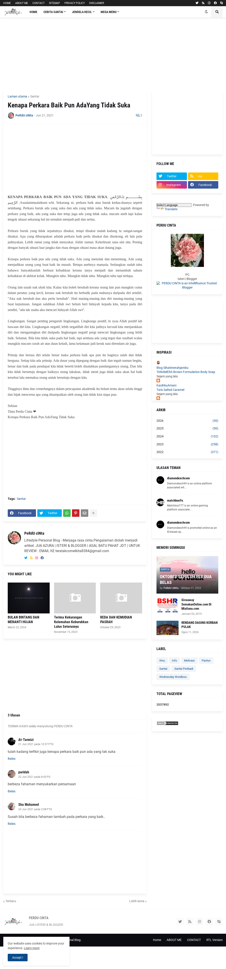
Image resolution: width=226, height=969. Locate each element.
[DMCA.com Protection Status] (167, 724)
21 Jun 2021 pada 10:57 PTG (35, 744)
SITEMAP (54, 3)
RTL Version (214, 940)
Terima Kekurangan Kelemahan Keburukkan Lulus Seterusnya (71, 622)
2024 (187, 436)
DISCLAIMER (96, 3)
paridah (23, 772)
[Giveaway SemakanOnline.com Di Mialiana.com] (167, 605)
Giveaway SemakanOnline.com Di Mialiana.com (196, 604)
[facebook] (215, 3)
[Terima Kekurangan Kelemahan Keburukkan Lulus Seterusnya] (75, 598)
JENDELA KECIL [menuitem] (82, 12)
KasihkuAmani (166, 385)
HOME (7, 3)
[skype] (221, 3)
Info (174, 660)
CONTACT (38, 3)
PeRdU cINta (34, 533)
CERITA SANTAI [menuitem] (53, 12)
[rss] (203, 3)
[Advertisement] (113, 54)
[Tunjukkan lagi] (93, 513)
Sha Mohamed (28, 804)
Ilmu (162, 660)
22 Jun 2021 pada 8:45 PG (34, 776)
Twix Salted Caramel (170, 390)
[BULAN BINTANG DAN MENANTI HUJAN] (29, 598)
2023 (187, 444)
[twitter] (197, 3)
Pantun (206, 660)
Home (157, 940)
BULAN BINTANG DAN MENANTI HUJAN (23, 619)
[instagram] (209, 3)
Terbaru (11, 901)
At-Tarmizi (26, 740)
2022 (187, 452)
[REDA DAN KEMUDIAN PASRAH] (121, 598)
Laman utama (17, 96)
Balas (11, 758)
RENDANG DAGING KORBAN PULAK (199, 625)
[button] (206, 12)
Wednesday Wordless (173, 676)
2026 (187, 420)
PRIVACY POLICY (74, 3)
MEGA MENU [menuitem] (109, 12)
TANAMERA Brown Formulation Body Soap (185, 372)
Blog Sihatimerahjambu (172, 367)
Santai (34, 96)
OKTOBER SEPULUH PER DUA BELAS (186, 579)
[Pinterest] (75, 513)
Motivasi (189, 660)
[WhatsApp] (67, 513)
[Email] (84, 513)
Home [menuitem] (33, 12)
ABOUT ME (21, 3)
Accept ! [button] (17, 957)
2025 (187, 428)
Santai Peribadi (183, 668)
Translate (171, 209)
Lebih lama (136, 901)
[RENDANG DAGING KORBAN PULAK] (167, 628)
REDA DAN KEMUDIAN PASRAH (116, 619)
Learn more (32, 948)
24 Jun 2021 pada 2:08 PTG (35, 809)
